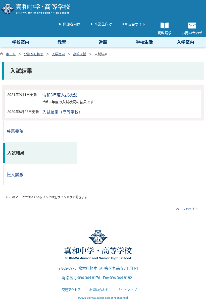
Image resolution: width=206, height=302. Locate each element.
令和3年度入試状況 (59, 95)
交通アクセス (71, 290)
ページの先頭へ (187, 209)
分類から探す (33, 54)
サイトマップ (127, 290)
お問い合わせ (99, 290)
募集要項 (15, 131)
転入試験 (15, 174)
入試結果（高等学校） (62, 112)
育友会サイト (134, 24)
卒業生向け (103, 24)
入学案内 (58, 54)
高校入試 (79, 54)
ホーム (11, 54)
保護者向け (71, 24)
